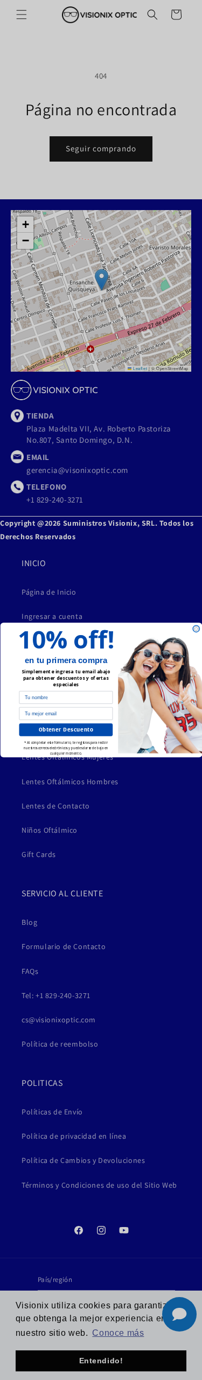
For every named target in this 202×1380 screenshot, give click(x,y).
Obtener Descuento (65, 730)
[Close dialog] (196, 628)
